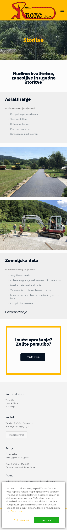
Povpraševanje (16, 312)
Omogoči (46, 520)
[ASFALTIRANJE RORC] (33, 10)
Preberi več (17, 511)
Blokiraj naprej (21, 520)
